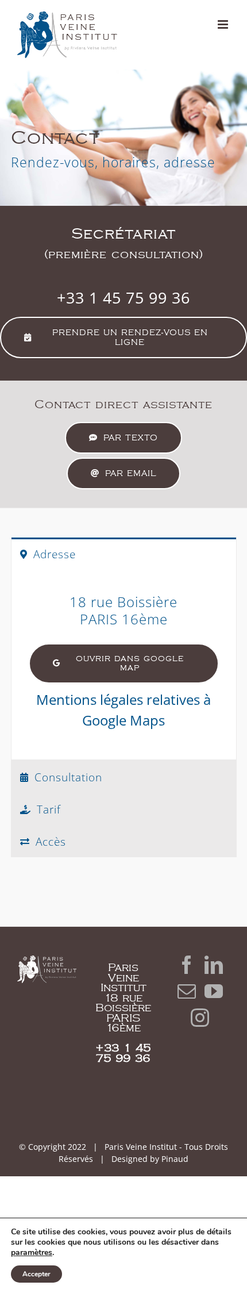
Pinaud (174, 1158)
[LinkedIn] (213, 965)
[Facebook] (186, 965)
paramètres (31, 1253)
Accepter (36, 1274)
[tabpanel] (124, 664)
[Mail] (186, 991)
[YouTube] (213, 991)
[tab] (123, 553)
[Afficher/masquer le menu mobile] (224, 24)
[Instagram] (200, 1017)
